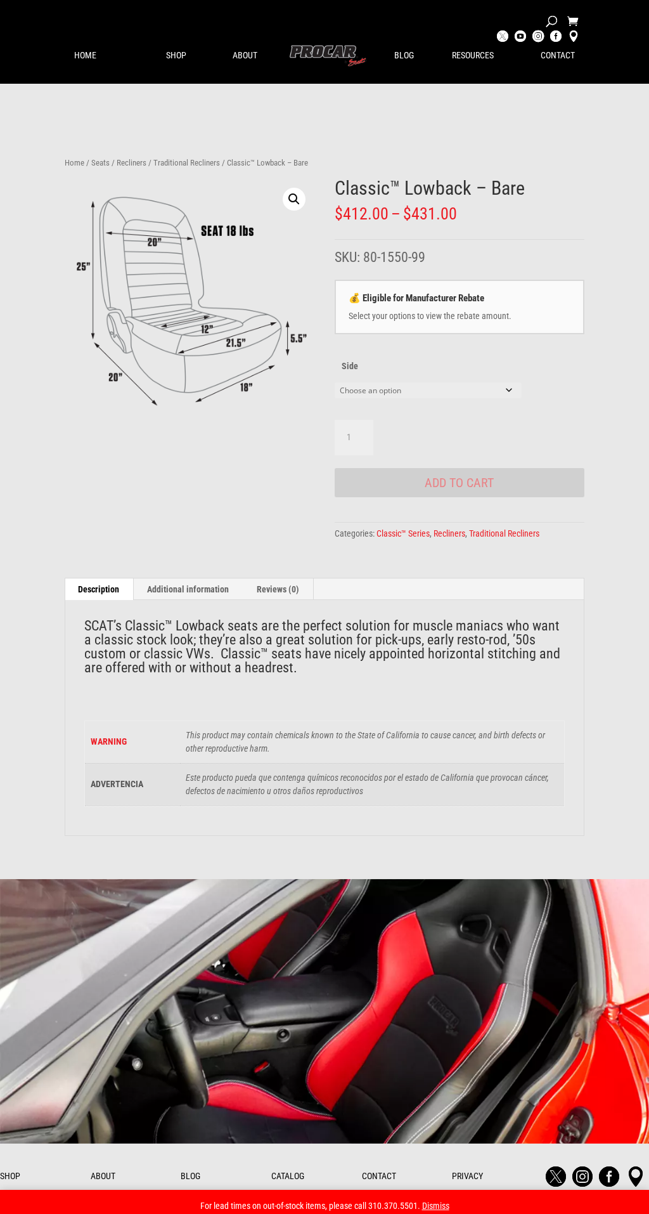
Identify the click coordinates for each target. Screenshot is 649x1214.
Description (98, 589)
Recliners (131, 162)
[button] (294, 199)
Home (85, 55)
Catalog (287, 1176)
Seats (100, 162)
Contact (558, 55)
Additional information (188, 589)
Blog (404, 55)
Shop (176, 55)
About (245, 55)
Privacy (467, 1176)
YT (520, 37)
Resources (473, 55)
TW (503, 37)
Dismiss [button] (435, 1206)
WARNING (109, 741)
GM (574, 37)
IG (538, 37)
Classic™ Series (403, 533)
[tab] (99, 589)
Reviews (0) (278, 589)
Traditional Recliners (186, 162)
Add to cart (459, 482)
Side (350, 366)
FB (556, 37)
